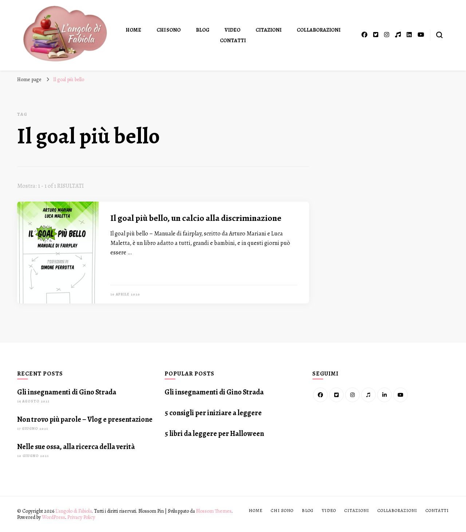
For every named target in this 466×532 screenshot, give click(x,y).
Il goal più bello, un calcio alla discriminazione (195, 218)
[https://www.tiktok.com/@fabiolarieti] (368, 395)
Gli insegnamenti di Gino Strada (66, 392)
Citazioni (268, 30)
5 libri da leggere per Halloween (214, 433)
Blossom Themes (214, 511)
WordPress (53, 517)
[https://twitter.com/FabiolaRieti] (336, 395)
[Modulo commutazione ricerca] (439, 35)
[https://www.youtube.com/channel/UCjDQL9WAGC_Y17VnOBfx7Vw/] (400, 395)
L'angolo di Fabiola (73, 511)
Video (232, 30)
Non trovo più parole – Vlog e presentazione (85, 419)
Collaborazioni (318, 30)
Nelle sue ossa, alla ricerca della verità (76, 447)
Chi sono (169, 30)
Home (133, 30)
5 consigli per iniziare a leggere (213, 413)
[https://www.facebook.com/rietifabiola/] (320, 395)
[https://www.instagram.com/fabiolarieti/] (352, 395)
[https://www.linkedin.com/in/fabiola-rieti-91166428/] (384, 395)
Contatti (233, 40)
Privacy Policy (81, 517)
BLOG (202, 30)
